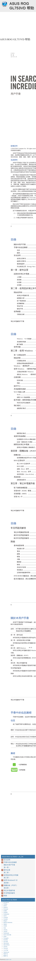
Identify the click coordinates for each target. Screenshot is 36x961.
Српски (5, 946)
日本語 (5, 926)
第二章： (7, 872)
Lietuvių (5, 929)
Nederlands (6, 933)
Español (5, 912)
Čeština (5, 904)
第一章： (7, 867)
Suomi (5, 915)
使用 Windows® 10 (10, 880)
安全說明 (7, 860)
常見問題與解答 (9, 893)
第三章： (7, 878)
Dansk (5, 905)
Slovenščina (6, 944)
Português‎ (6, 938)
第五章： (7, 888)
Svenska (6, 948)
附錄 (5, 895)
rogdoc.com (8, 959)
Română (6, 939)
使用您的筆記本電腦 (11, 875)
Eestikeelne (6, 914)
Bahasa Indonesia (8, 922)
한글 (5, 927)
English (5, 910)
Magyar (5, 920)
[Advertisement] (18, 24)
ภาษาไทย (6, 950)
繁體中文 (6, 955)
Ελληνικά (6, 909)
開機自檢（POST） (11, 885)
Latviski (5, 931)
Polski (5, 936)
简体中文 (6, 953)
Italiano (5, 924)
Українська (6, 952)
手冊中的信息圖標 (10, 862)
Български (6, 902)
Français (6, 917)
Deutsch (6, 907)
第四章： (7, 883)
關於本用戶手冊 (9, 865)
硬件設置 (7, 870)
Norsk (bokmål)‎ (7, 934)
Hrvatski (6, 919)
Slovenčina (6, 943)
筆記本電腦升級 (9, 890)
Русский (6, 941)
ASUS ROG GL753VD (5, 4)
